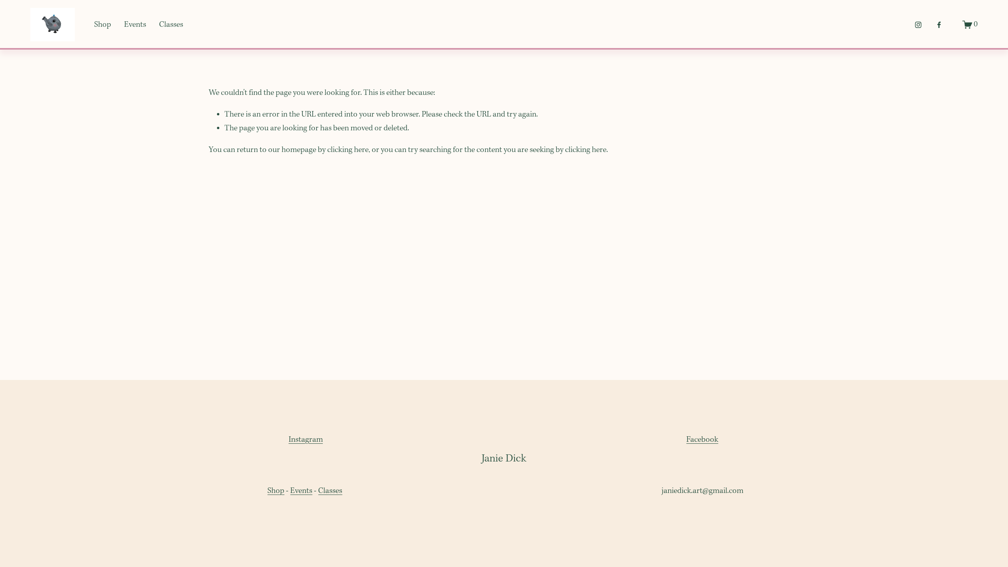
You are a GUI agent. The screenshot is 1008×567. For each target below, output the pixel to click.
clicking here (348, 150)
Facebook (702, 439)
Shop (102, 24)
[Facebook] (939, 25)
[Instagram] (918, 25)
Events (135, 24)
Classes (171, 24)
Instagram (306, 439)
